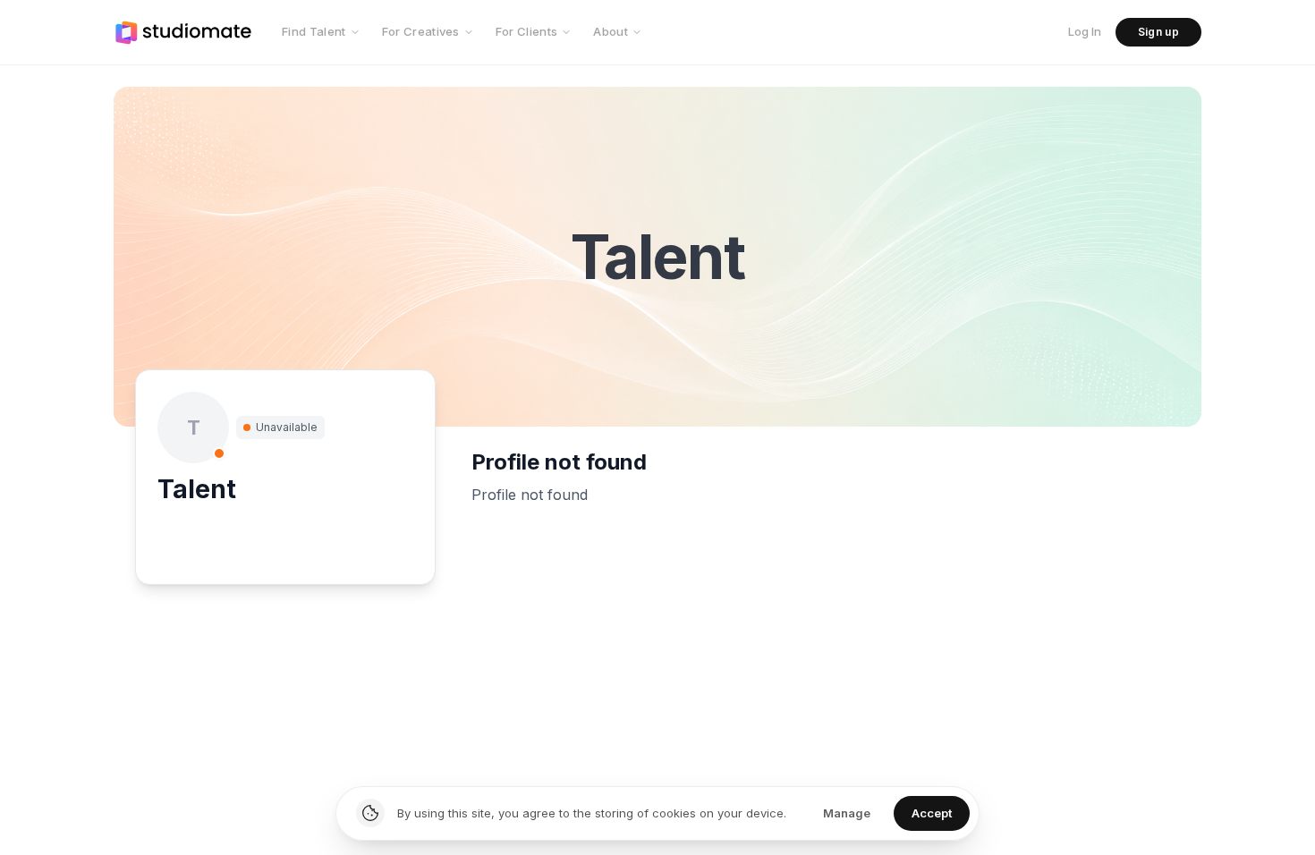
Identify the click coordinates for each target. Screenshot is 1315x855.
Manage (846, 813)
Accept (932, 813)
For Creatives (421, 31)
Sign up (1158, 31)
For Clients (527, 31)
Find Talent (314, 31)
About (610, 31)
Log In (1084, 31)
